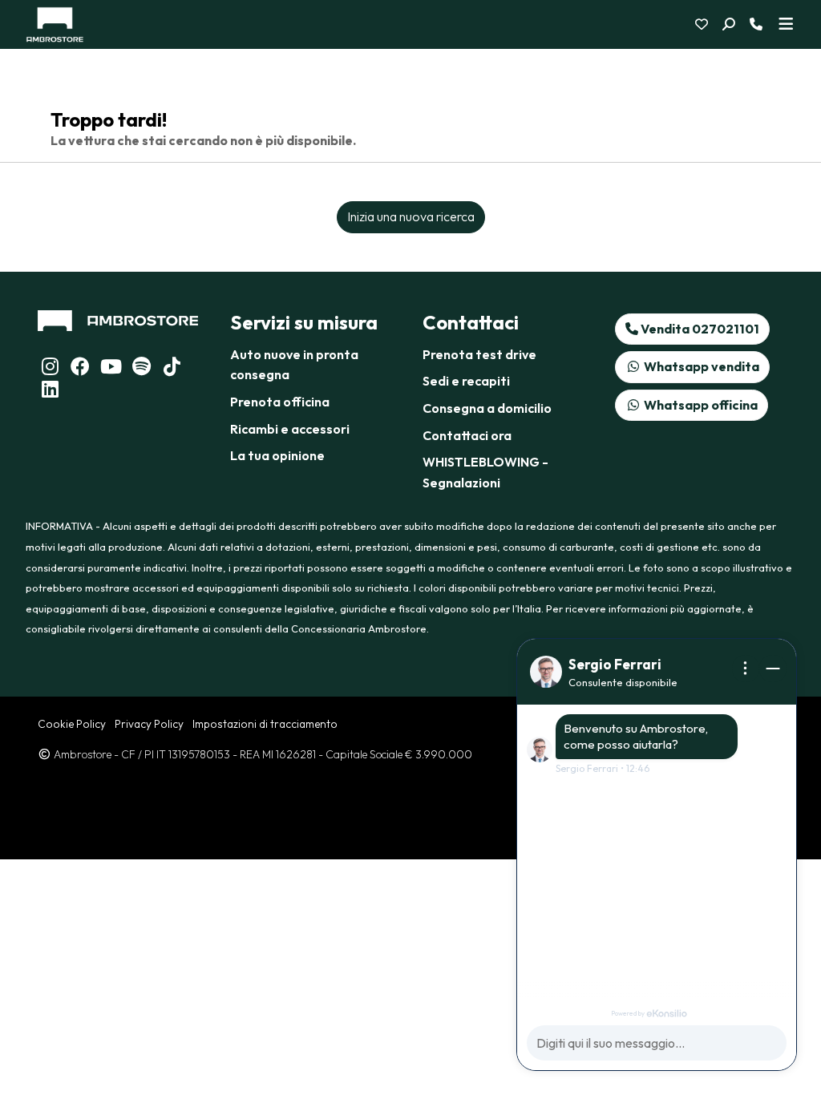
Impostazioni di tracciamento (265, 724)
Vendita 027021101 (698, 329)
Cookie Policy (72, 724)
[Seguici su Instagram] (50, 369)
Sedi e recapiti (466, 381)
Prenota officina (280, 402)
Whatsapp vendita (700, 366)
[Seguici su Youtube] (111, 369)
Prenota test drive (479, 354)
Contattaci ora (467, 435)
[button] (735, 24)
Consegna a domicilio (487, 408)
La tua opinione (277, 455)
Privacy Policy (149, 724)
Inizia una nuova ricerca (411, 216)
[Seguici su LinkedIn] (141, 369)
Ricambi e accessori (290, 429)
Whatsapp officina (699, 405)
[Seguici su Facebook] (80, 369)
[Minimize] (773, 668)
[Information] (745, 668)
